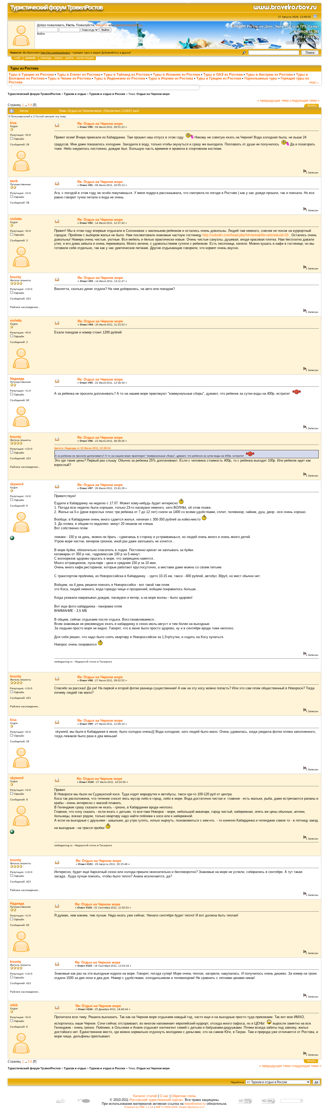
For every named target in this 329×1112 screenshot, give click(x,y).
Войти (70, 58)
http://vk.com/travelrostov (55, 52)
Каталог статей (145, 1096)
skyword (16, 484)
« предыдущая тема (273, 100)
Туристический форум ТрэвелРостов (34, 93)
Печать (311, 105)
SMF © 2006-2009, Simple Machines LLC (180, 1107)
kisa (13, 123)
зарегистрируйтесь (129, 25)
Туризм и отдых (75, 93)
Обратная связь (183, 1096)
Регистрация (85, 58)
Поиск (58, 58)
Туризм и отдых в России (107, 93)
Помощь (46, 58)
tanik (14, 181)
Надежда (17, 379)
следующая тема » (304, 100)
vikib (14, 1005)
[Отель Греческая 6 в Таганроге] (12, 539)
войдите (102, 25)
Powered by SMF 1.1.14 (138, 1107)
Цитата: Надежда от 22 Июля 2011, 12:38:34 (82, 448)
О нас (164, 1096)
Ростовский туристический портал (156, 1100)
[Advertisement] (105, 87)
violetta (16, 219)
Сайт (17, 58)
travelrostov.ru (195, 1104)
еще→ (314, 82)
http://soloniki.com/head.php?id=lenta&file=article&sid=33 (245, 235)
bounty (15, 277)
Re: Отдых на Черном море (100, 124)
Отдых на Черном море (153, 93)
